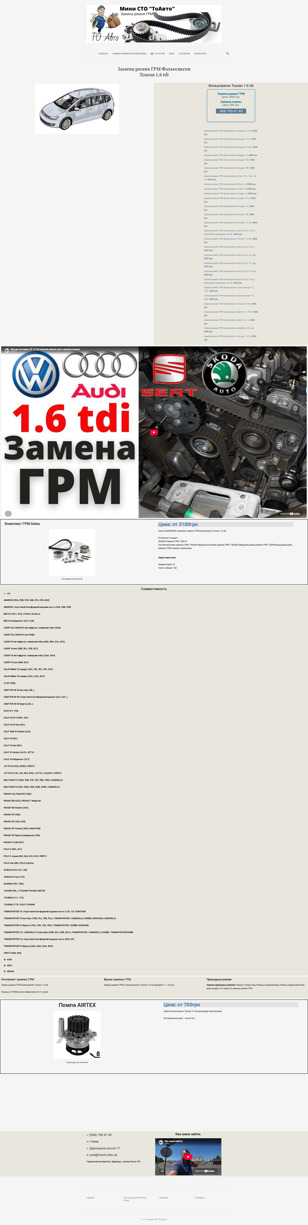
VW (8, 593)
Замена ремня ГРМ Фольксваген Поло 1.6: (230, 189)
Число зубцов (165, 568)
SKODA (10, 971)
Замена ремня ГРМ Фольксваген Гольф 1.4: (230, 193)
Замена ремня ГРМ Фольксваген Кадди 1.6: (231, 155)
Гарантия (184, 53)
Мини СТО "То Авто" (157, 1219)
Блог (172, 53)
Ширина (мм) (164, 564)
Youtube (160, 53)
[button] (154, 594)
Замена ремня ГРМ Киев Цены (129, 53)
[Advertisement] (77, 160)
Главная (103, 53)
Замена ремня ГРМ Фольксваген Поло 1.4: (230, 184)
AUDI (9, 959)
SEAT (9, 965)
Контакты (200, 53)
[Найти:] (228, 53)
